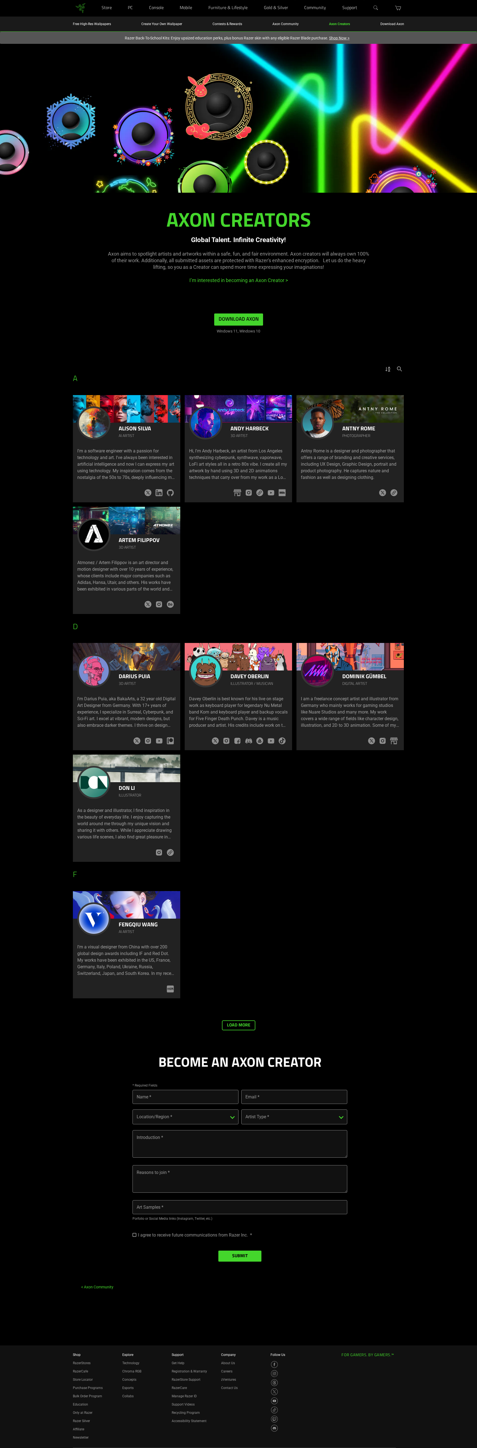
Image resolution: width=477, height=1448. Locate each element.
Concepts (129, 1380)
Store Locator (83, 1380)
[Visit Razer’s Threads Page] (274, 1383)
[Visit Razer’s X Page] (274, 1392)
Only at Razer (82, 1413)
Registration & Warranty (189, 1371)
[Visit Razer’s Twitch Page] (274, 1419)
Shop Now (339, 38)
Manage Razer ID (184, 1396)
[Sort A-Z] (387, 368)
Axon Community (97, 1287)
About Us (228, 1363)
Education (80, 1404)
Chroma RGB (131, 1371)
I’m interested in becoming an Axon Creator (238, 280)
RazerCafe (80, 1371)
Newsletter (81, 1437)
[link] (80, 7)
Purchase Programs (88, 1388)
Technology (130, 1363)
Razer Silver (81, 1421)
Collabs (128, 1396)
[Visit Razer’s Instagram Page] (274, 1373)
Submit (240, 1256)
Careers (226, 1371)
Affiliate (78, 1429)
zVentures (228, 1380)
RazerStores (82, 1363)
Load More (238, 1025)
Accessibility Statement (189, 1421)
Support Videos (183, 1404)
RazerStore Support (186, 1380)
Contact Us (229, 1388)
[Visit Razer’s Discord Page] (274, 1428)
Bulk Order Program (87, 1396)
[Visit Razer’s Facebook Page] (274, 1364)
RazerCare (179, 1388)
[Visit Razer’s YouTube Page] (274, 1401)
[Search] (376, 8)
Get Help (178, 1363)
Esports (128, 1388)
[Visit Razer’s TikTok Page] (274, 1410)
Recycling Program (186, 1413)
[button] (398, 8)
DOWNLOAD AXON (239, 319)
